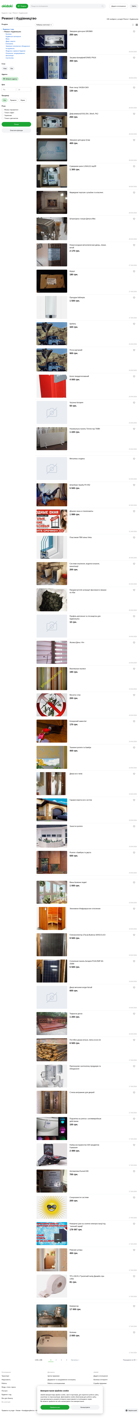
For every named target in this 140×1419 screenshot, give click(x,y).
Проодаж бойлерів (77, 297)
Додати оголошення (101, 1376)
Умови (18, 1410)
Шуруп (72, 271)
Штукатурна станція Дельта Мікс (83, 219)
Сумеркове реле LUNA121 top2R (83, 166)
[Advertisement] (14, 168)
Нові (4, 68)
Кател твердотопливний (79, 376)
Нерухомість (6, 1379)
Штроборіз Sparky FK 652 (80, 485)
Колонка (73, 1332)
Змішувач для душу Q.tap (80, 140)
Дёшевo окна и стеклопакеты (81, 511)
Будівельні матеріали (13, 36)
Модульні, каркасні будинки (15, 51)
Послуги (4, 1391)
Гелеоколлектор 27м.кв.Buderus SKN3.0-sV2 (87, 935)
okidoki (7, 6)
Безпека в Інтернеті (100, 1379)
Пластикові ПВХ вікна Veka (81, 537)
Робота (4, 1383)
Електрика (9, 44)
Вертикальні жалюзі (78, 669)
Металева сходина (77, 459)
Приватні (13, 100)
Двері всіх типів (76, 774)
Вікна (7, 39)
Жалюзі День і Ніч (77, 642)
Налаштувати (85, 1407)
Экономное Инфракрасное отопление (85, 909)
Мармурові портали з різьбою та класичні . (87, 192)
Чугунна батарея (76, 402)
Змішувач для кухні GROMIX (81, 31)
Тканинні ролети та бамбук (80, 747)
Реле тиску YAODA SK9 (79, 87)
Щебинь (73, 324)
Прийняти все (55, 1407)
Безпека (8, 34)
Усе (4, 100)
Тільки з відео (9, 112)
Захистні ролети (76, 826)
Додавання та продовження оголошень (62, 1379)
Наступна (74, 1360)
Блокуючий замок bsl (78, 721)
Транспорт (5, 1376)
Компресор (74, 1306)
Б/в (12, 68)
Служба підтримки (100, 1383)
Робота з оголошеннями (56, 1383)
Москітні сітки (75, 695)
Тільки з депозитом (11, 118)
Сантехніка (10, 58)
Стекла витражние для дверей (82, 1092)
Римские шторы (76, 1250)
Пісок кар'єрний (76, 350)
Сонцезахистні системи (79, 1197)
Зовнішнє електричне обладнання (18, 46)
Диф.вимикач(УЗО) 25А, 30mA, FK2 (84, 114)
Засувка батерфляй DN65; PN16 (83, 58)
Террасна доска (76, 1014)
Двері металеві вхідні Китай (81, 987)
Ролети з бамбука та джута (80, 852)
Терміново (8, 115)
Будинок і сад (8, 29)
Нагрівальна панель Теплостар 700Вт (85, 429)
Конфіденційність (28, 1410)
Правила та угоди (8, 1410)
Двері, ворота (10, 41)
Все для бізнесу (7, 1398)
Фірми (23, 100)
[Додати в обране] (134, 31)
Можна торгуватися (11, 110)
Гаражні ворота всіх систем (81, 800)
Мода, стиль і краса (9, 1387)
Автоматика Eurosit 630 (79, 1171)
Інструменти (10, 48)
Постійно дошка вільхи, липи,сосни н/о (85, 1040)
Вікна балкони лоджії (78, 882)
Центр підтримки (54, 1376)
